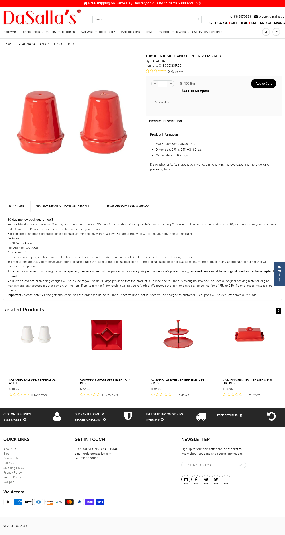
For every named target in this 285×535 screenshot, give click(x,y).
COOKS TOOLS (31, 32)
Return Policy (12, 477)
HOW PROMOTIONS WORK (127, 206)
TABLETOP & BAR (130, 32)
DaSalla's (21, 526)
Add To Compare (196, 91)
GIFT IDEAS (239, 23)
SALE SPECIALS (213, 32)
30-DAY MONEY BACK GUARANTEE (64, 206)
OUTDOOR (164, 32)
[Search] (197, 19)
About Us (9, 449)
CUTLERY (51, 32)
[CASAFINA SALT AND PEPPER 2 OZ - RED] (71, 123)
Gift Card (9, 463)
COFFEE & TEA (107, 32)
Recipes (8, 482)
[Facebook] (195, 479)
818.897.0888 (242, 16)
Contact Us (10, 458)
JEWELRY (197, 32)
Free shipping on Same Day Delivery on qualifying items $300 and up (143, 3)
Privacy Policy (12, 472)
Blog (6, 454)
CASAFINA (157, 61)
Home (7, 44)
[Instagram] (185, 479)
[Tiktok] (226, 479)
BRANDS (181, 32)
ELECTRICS (68, 32)
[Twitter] (216, 479)
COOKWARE (10, 32)
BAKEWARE (87, 32)
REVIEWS (16, 206)
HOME (149, 32)
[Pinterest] (206, 479)
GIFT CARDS (218, 23)
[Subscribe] (240, 465)
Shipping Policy (13, 468)
